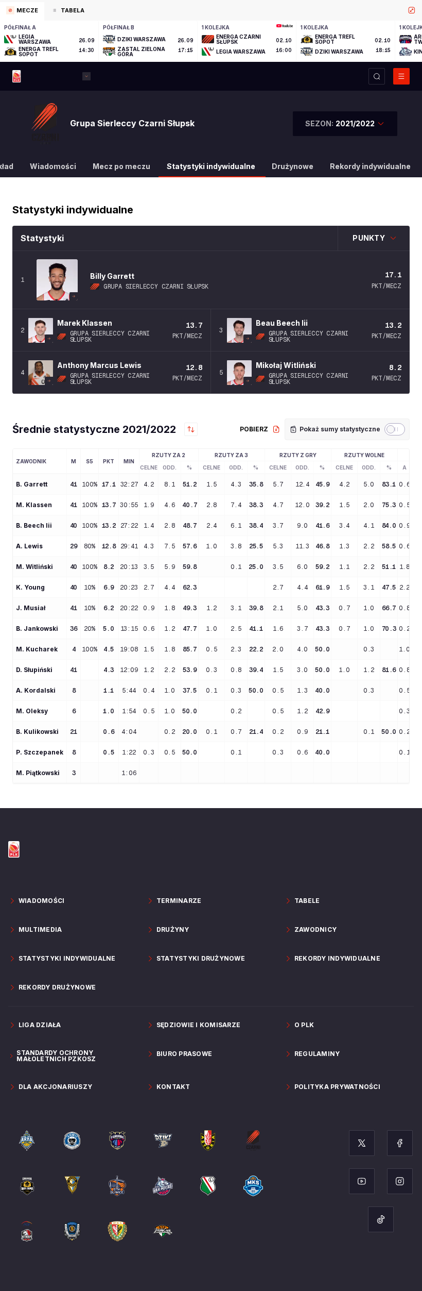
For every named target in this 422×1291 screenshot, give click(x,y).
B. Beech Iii (34, 526)
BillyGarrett (112, 276)
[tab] (22, 11)
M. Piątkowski (38, 773)
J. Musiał (30, 608)
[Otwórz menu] (401, 76)
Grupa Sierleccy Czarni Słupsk (155, 286)
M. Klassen (34, 505)
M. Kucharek (37, 649)
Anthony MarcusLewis (99, 365)
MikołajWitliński (286, 365)
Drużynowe (292, 166)
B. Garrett (31, 484)
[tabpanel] (211, 41)
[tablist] (211, 10)
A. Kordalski (36, 691)
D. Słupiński (34, 670)
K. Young (30, 587)
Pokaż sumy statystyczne (340, 429)
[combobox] (345, 123)
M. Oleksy (32, 711)
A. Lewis (29, 546)
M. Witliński (34, 567)
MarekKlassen (84, 322)
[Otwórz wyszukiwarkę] (376, 76)
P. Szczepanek (39, 752)
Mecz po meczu (121, 166)
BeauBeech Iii (282, 322)
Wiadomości (53, 166)
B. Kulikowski (37, 732)
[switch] (394, 429)
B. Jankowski (37, 629)
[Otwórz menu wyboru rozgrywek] (86, 76)
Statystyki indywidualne (211, 166)
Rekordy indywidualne (370, 166)
